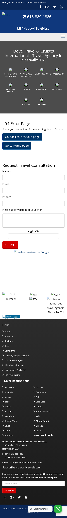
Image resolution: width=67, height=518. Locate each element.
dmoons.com (33, 512)
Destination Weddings (26, 75)
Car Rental (41, 89)
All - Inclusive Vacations (10, 75)
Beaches (42, 104)
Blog (7, 345)
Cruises (26, 89)
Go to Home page (17, 145)
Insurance (57, 89)
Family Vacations (12, 374)
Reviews (9, 341)
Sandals (26, 104)
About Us (9, 336)
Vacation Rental (10, 90)
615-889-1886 (38, 16)
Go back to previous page (22, 137)
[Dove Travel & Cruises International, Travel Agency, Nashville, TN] (11, 316)
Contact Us (10, 350)
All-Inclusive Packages (15, 365)
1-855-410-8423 (35, 28)
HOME (7, 331)
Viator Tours (41, 74)
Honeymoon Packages (15, 370)
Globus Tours (57, 74)
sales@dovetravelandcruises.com (26, 462)
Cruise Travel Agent (14, 360)
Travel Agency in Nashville (17, 355)
